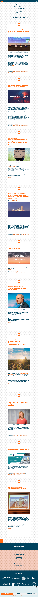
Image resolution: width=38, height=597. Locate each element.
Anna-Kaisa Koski (16, 491)
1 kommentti (10, 327)
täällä (13, 65)
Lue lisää (10, 67)
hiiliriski (17, 435)
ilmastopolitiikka (18, 387)
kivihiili (19, 234)
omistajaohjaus (22, 71)
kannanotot (24, 387)
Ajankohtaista (14, 70)
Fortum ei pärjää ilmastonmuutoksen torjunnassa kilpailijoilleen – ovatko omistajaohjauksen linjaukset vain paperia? (18, 141)
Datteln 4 (14, 272)
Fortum (14, 71)
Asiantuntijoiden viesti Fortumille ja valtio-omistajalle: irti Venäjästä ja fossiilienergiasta (18, 31)
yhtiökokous (10, 72)
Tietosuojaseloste (21, 595)
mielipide (20, 272)
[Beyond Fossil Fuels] (6, 578)
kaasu (17, 234)
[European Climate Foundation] (26, 578)
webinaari (18, 474)
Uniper (28, 234)
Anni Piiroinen (14, 200)
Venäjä (26, 71)
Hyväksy (7, 593)
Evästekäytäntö (15, 595)
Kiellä (19, 593)
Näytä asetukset (31, 593)
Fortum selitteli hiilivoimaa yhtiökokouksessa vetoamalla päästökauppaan (17, 288)
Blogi (18, 70)
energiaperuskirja (19, 473)
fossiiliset (17, 71)
